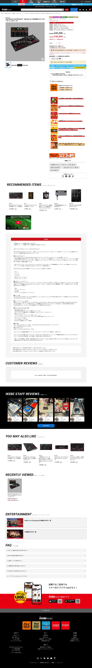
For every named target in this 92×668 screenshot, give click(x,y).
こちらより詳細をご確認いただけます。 (28, 578)
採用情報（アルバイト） (75, 640)
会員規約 (52, 662)
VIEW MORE (46, 425)
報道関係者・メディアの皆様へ (45, 638)
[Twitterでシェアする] (63, 176)
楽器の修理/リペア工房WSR (45, 647)
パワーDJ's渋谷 (54, 73)
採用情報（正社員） (75, 638)
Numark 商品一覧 (54, 170)
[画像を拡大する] (42, 59)
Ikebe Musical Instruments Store (16, 647)
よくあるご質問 (16, 638)
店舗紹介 (75, 637)
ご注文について (16, 635)
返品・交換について (16, 637)
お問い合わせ (45, 637)
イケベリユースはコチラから (24, 573)
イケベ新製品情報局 (16, 648)
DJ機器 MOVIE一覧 (30, 532)
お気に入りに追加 (55, 58)
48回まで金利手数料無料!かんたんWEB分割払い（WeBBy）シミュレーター (69, 50)
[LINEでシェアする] (70, 176)
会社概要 (75, 635)
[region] (46, 490)
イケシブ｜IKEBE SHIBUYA (16, 652)
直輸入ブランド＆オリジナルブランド (45, 648)
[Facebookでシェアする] (66, 176)
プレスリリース (59, 662)
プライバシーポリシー (33, 662)
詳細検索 (66, 9)
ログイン (82, 1)
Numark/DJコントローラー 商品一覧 (71, 167)
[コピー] (73, 176)
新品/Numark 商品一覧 (55, 167)
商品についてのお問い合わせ (57, 81)
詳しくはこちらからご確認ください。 (69, 568)
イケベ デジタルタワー (16, 650)
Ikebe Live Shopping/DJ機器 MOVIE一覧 (38, 520)
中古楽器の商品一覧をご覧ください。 (46, 562)
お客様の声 (45, 635)
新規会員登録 (88, 1)
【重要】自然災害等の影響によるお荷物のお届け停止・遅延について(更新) (46, 6)
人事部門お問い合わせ (45, 640)
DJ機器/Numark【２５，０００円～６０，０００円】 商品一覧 (63, 164)
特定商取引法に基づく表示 (44, 662)
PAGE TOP (47, 610)
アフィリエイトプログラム (16, 640)
